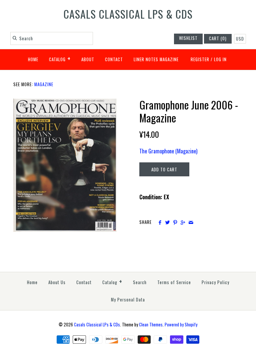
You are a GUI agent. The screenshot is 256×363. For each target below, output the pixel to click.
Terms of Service (174, 282)
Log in (220, 59)
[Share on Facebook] (159, 222)
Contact (114, 59)
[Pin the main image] (175, 222)
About (87, 59)
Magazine (43, 84)
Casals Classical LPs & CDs (97, 324)
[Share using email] (191, 222)
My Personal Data (128, 299)
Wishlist (188, 38)
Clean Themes (151, 324)
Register (200, 59)
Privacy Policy (215, 282)
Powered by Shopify (181, 324)
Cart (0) (218, 38)
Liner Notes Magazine (156, 59)
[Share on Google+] (183, 222)
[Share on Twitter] (167, 222)
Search (140, 282)
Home (33, 59)
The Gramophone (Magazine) (168, 151)
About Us (57, 282)
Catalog (60, 58)
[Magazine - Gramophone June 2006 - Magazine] (65, 102)
